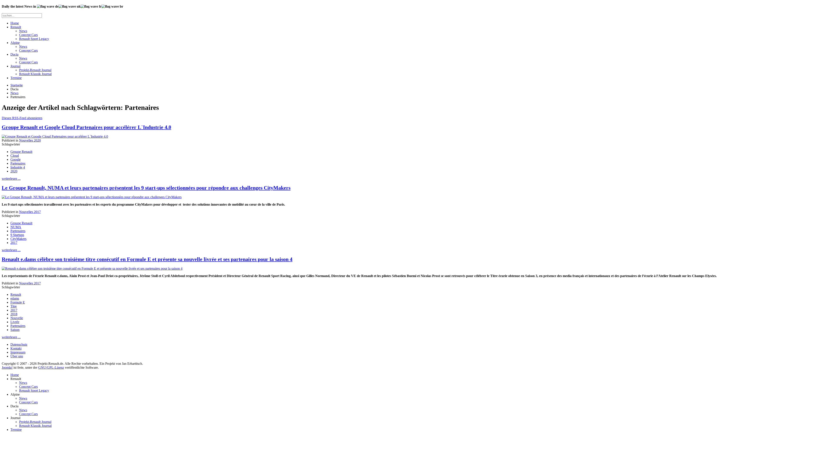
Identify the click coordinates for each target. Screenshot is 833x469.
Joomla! (7, 367)
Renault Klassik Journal (35, 74)
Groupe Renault (21, 152)
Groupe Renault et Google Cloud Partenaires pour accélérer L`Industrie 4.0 (86, 127)
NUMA (15, 227)
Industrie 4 (17, 167)
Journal (15, 66)
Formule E (17, 302)
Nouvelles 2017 (30, 212)
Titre (13, 306)
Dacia (14, 54)
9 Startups (17, 235)
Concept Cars (28, 35)
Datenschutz (18, 344)
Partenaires (17, 163)
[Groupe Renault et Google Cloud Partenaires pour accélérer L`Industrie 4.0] (55, 136)
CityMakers (18, 239)
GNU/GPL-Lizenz (51, 367)
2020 (13, 171)
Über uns (16, 356)
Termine (16, 78)
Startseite (16, 85)
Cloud (14, 155)
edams (14, 298)
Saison (15, 330)
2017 (13, 242)
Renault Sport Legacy (34, 39)
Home (14, 23)
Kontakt (15, 348)
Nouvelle (16, 318)
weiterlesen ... (11, 178)
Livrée (14, 322)
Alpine (15, 43)
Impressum (17, 352)
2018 (13, 314)
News (23, 31)
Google (15, 159)
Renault (15, 27)
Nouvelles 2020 (30, 140)
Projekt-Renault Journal (35, 70)
